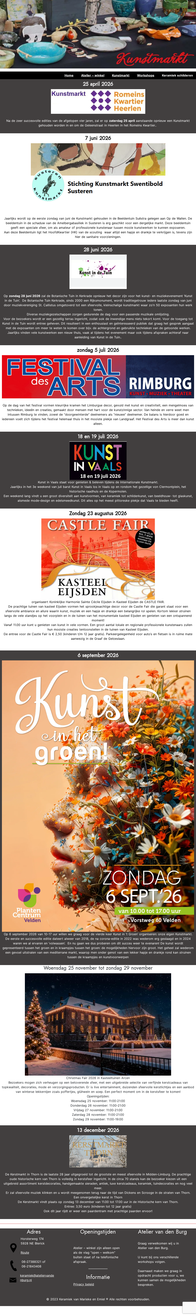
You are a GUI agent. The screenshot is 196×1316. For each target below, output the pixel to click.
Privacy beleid (83, 1284)
